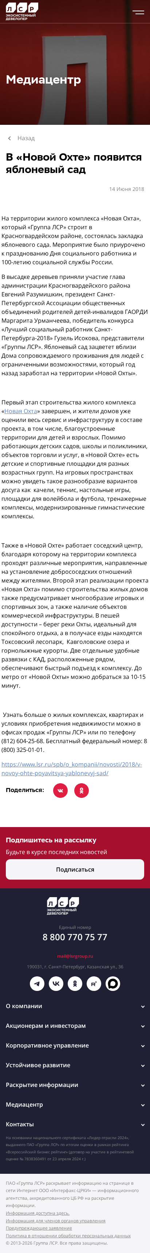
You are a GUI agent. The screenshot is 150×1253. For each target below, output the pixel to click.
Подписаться (75, 869)
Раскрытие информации (42, 1085)
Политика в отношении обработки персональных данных (68, 1236)
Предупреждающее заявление (39, 1228)
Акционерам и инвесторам (46, 1026)
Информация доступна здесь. (38, 1213)
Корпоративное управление (47, 1045)
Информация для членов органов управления (56, 1221)
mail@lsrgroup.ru (75, 956)
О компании (24, 1006)
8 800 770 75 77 (75, 937)
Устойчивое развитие (38, 1065)
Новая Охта (20, 411)
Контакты (20, 1124)
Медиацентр (24, 1104)
